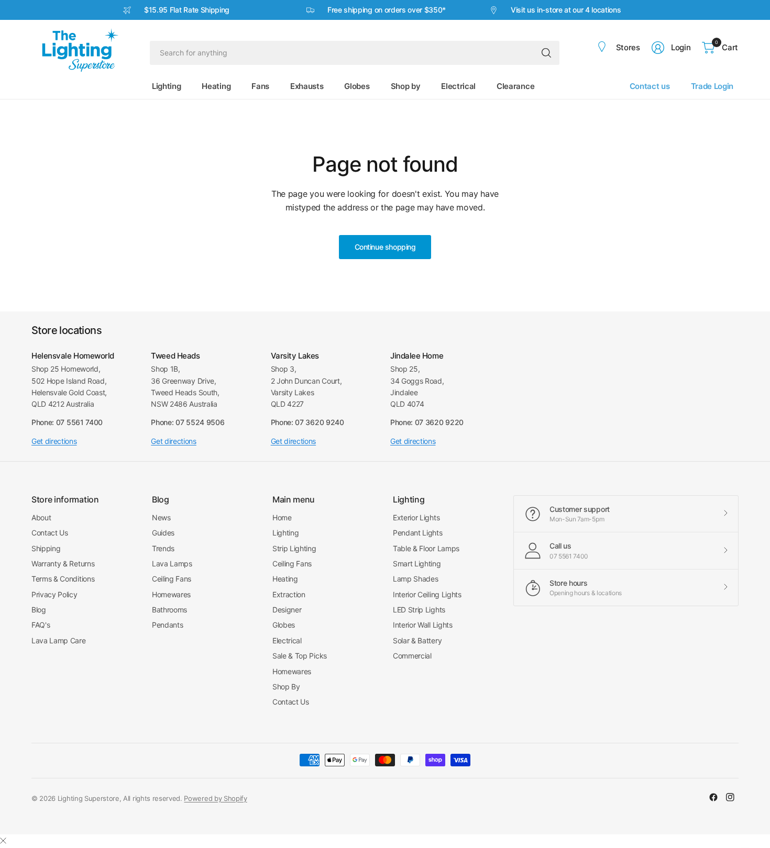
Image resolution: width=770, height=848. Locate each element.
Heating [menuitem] (216, 86)
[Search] (546, 53)
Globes (283, 624)
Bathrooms (169, 609)
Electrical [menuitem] (458, 86)
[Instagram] (730, 797)
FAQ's (40, 624)
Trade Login (712, 86)
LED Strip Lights (419, 609)
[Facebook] (713, 797)
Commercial (412, 655)
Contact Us (49, 532)
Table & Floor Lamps (426, 548)
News (161, 517)
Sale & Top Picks (299, 655)
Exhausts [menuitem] (306, 86)
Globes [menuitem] (356, 86)
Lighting (285, 532)
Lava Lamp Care (58, 640)
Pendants (167, 624)
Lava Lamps (172, 563)
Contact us (650, 86)
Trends (163, 548)
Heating (285, 578)
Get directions (54, 441)
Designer (286, 609)
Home (282, 517)
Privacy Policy (54, 594)
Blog (38, 609)
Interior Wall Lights (423, 624)
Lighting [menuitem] (166, 86)
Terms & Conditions (62, 578)
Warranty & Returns (62, 563)
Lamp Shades (415, 578)
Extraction (288, 594)
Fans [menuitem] (260, 86)
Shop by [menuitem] (406, 86)
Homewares (171, 594)
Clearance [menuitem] (515, 86)
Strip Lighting (294, 548)
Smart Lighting (417, 563)
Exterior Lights (416, 517)
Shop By (286, 686)
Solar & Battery (417, 640)
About (41, 517)
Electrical (287, 640)
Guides (163, 532)
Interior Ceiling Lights (427, 594)
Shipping (45, 548)
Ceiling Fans (171, 578)
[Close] (3, 840)
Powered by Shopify (215, 798)
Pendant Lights (418, 532)
